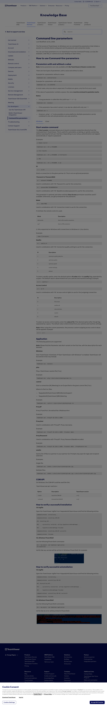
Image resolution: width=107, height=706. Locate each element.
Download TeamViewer (9, 697)
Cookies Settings (9, 702)
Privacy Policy (48, 694)
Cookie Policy (37, 694)
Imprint (21, 697)
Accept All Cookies (97, 702)
